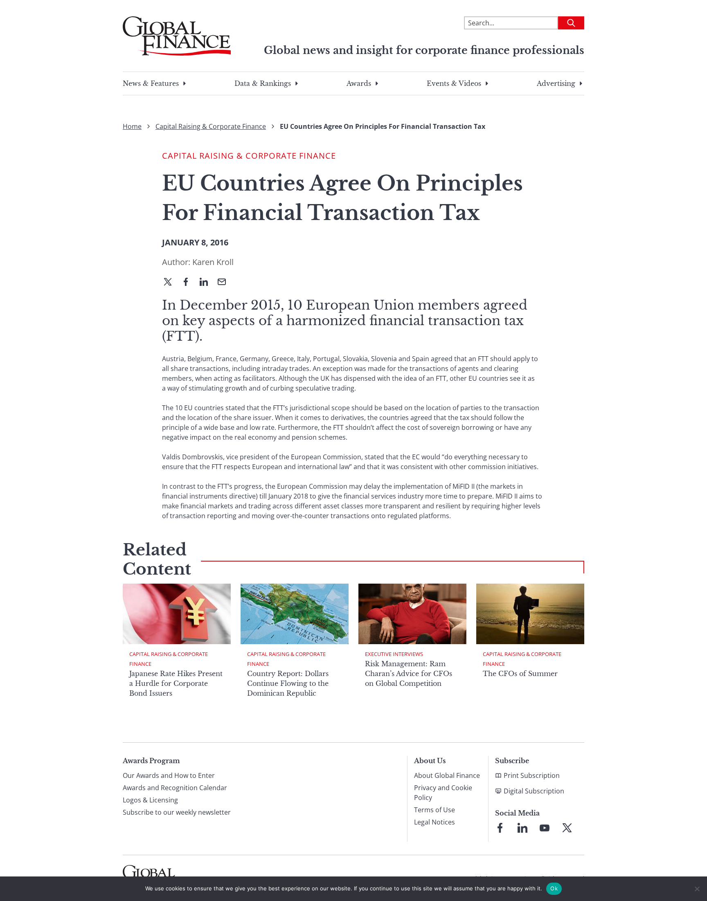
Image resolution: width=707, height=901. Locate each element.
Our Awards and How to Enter (169, 775)
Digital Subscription (534, 790)
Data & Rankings (262, 83)
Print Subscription (532, 775)
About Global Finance (447, 775)
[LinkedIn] (207, 283)
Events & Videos (454, 83)
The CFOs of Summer (520, 674)
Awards (359, 83)
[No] (697, 889)
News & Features (151, 83)
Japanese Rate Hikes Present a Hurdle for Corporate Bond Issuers (176, 683)
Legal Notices (434, 822)
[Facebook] (189, 283)
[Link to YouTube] (544, 828)
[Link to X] (567, 828)
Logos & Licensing (150, 799)
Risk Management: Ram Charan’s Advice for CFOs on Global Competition (408, 674)
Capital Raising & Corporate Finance (210, 126)
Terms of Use (434, 809)
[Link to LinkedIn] (522, 828)
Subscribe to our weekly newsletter (177, 812)
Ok (554, 888)
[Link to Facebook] (500, 828)
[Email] (225, 283)
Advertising (556, 83)
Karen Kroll (213, 261)
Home (132, 126)
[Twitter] (171, 283)
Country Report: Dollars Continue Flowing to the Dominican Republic (288, 683)
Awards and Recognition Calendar (175, 787)
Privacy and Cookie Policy (443, 792)
